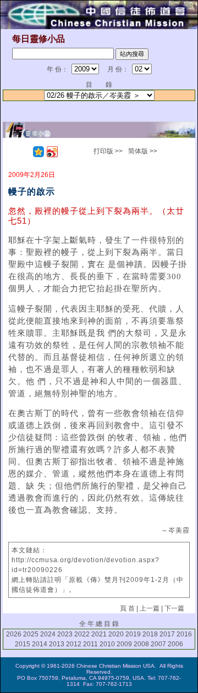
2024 (48, 634)
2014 (39, 644)
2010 (107, 644)
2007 (158, 644)
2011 (90, 644)
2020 (116, 634)
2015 (22, 644)
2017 (167, 634)
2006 (175, 644)
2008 (141, 644)
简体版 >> (142, 151)
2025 (30, 634)
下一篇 (174, 608)
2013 (56, 644)
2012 (73, 644)
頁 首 (127, 608)
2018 (150, 634)
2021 (99, 634)
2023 (65, 634)
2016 (184, 634)
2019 (133, 634)
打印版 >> (108, 151)
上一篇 (150, 608)
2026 (13, 634)
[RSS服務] (24, 151)
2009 (124, 644)
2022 (82, 634)
